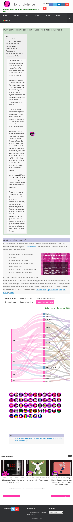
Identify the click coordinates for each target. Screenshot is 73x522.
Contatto (58, 15)
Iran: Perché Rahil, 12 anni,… (60, 496)
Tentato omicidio (17, 488)
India (44, 290)
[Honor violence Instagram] (63, 4)
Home (5, 15)
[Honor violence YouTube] (44, 8)
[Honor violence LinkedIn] (59, 4)
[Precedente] (69, 456)
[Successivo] (71, 456)
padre (40, 488)
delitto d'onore (31, 247)
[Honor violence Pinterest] (67, 4)
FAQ (26, 15)
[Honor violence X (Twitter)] (55, 4)
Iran (64, 290)
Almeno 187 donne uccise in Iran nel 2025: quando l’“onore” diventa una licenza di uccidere (13, 480)
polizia (43, 488)
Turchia (11, 293)
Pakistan (39, 290)
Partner (37, 15)
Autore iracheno (29, 488)
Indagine (11, 488)
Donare (48, 15)
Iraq (56, 290)
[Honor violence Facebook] (51, 4)
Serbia (5, 293)
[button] (70, 18)
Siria (60, 290)
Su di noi (16, 15)
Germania (36, 488)
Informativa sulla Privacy (33, 512)
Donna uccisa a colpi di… (11, 496)
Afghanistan (51, 290)
